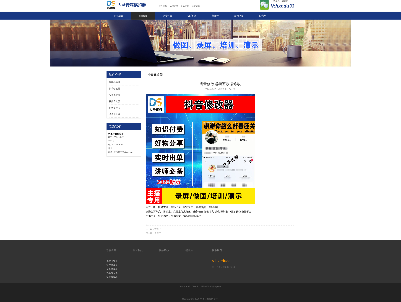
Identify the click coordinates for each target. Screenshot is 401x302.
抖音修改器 (114, 108)
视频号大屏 (114, 101)
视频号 (215, 15)
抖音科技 (167, 15)
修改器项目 (114, 82)
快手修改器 (114, 88)
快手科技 (192, 15)
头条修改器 (114, 95)
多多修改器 (114, 114)
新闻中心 (238, 15)
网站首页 (118, 15)
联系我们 (263, 15)
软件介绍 (143, 15)
